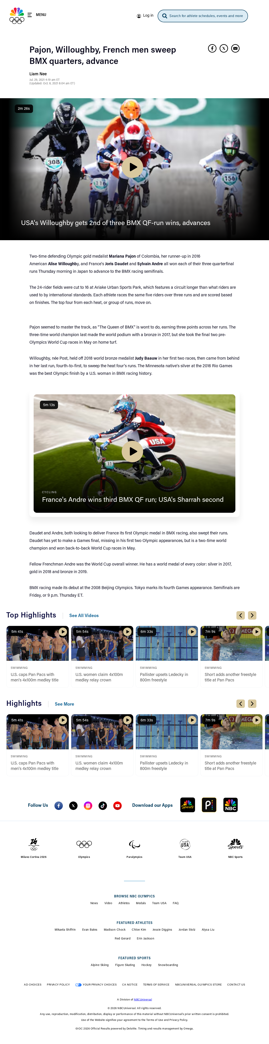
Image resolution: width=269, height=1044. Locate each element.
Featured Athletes (135, 923)
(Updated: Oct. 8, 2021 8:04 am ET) (52, 83)
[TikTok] (103, 806)
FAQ (176, 903)
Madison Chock (115, 930)
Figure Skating (125, 965)
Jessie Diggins (162, 930)
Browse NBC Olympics (134, 896)
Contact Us (236, 984)
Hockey (146, 965)
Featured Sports (134, 958)
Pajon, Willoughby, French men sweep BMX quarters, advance (102, 56)
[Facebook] (58, 806)
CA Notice (130, 984)
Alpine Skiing (100, 965)
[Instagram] (88, 806)
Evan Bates (90, 930)
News (94, 903)
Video (108, 903)
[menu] (37, 16)
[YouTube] (117, 806)
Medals (141, 903)
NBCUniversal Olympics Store (198, 984)
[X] (73, 806)
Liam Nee (38, 74)
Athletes (124, 903)
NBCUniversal (143, 999)
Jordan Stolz (187, 930)
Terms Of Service (156, 984)
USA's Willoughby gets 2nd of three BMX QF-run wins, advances (115, 223)
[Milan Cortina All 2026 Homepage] (17, 15)
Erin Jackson (145, 938)
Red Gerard (123, 938)
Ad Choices (32, 984)
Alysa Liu (208, 930)
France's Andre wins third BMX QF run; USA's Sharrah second (133, 500)
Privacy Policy (58, 984)
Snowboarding (168, 965)
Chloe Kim (139, 930)
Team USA (159, 903)
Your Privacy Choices (100, 984)
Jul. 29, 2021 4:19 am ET (44, 80)
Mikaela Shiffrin (65, 930)
